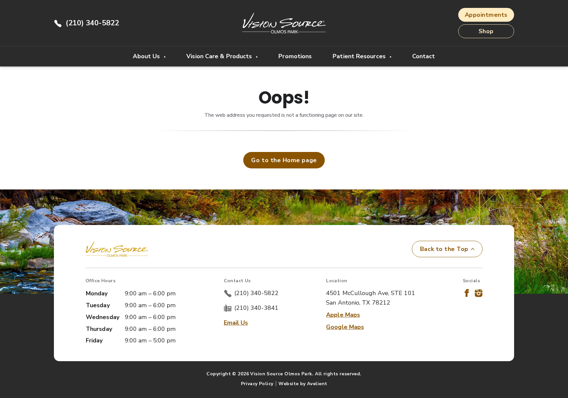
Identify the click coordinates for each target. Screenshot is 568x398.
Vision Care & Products (219, 56)
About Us (147, 56)
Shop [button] (486, 31)
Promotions (295, 56)
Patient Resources (360, 56)
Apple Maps (343, 315)
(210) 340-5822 (92, 23)
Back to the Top (444, 249)
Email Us (236, 323)
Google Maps (345, 327)
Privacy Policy (257, 384)
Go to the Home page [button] (284, 160)
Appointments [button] (486, 15)
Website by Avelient (302, 384)
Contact (423, 56)
